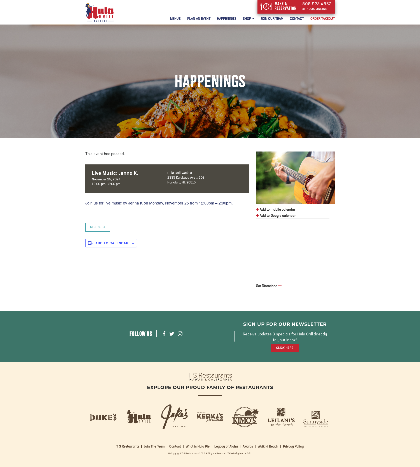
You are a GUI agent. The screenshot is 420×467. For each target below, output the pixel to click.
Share (95, 227)
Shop (247, 19)
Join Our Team (272, 19)
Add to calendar (111, 243)
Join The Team (154, 446)
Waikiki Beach (268, 446)
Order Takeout (322, 19)
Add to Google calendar (277, 216)
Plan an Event (198, 19)
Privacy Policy (293, 446)
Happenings (226, 19)
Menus (175, 19)
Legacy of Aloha (226, 446)
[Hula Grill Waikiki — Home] (99, 12)
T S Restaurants (127, 446)
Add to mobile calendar (277, 209)
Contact (297, 19)
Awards (248, 446)
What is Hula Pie (198, 446)
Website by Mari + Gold (239, 453)
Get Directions (267, 286)
